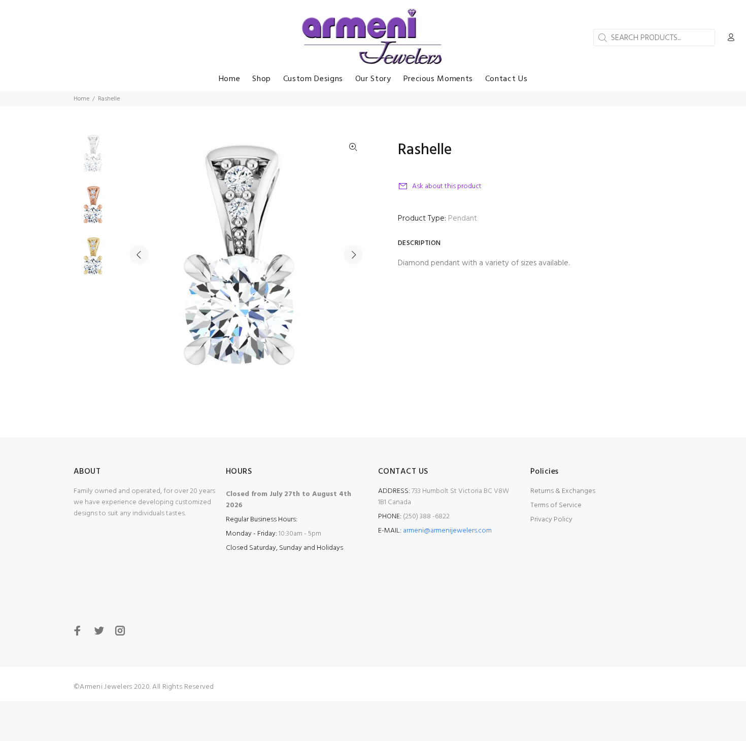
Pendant (462, 218)
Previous (139, 254)
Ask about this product (447, 186)
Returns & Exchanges (562, 491)
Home (81, 99)
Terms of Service (556, 505)
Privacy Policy (551, 519)
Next (353, 254)
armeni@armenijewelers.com (447, 531)
